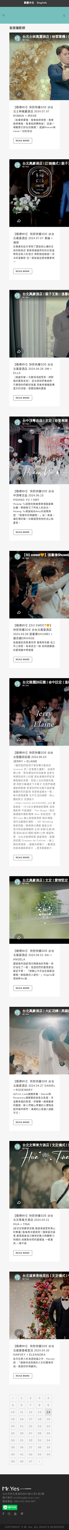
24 (48, 1426)
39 (48, 1447)
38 (39, 1447)
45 (13, 1461)
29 (48, 1433)
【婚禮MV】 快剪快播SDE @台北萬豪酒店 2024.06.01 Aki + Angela (33, 955)
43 (39, 1454)
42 (30, 1454)
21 (22, 1426)
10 (13, 1412)
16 (22, 1419)
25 (13, 1433)
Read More (23, 141)
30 (13, 1440)
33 (39, 1440)
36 (22, 1447)
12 (30, 1412)
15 (13, 1419)
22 (30, 1426)
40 (13, 1454)
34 (48, 1440)
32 (30, 1440)
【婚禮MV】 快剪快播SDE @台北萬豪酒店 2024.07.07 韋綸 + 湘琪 (33, 238)
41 (22, 1454)
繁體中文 (29, 2)
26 (22, 1433)
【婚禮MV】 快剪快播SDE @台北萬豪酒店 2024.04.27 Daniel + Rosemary (34, 1085)
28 (39, 1433)
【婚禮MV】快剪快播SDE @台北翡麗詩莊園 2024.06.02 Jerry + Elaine (33, 757)
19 (48, 1419)
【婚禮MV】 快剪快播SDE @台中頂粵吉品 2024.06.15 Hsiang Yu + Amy (33, 495)
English (42, 2)
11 (21, 1412)
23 (39, 1426)
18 (39, 1419)
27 (30, 1433)
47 (30, 1461)
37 (30, 1447)
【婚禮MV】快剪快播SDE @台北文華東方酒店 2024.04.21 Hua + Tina (33, 1220)
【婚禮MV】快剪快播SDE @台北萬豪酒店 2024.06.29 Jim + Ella (33, 368)
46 (22, 1461)
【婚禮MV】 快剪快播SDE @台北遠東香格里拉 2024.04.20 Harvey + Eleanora (33, 1350)
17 (30, 1419)
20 (13, 1426)
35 (13, 1447)
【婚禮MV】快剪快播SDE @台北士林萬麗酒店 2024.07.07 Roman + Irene (33, 111)
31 (22, 1440)
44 (48, 1454)
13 (39, 1412)
